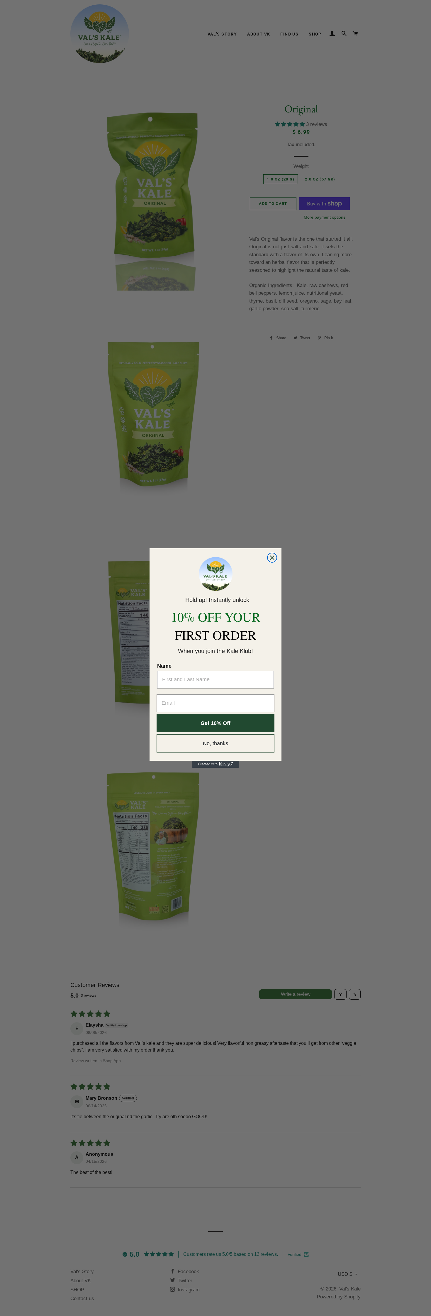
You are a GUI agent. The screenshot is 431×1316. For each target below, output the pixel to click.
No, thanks (215, 743)
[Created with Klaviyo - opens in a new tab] (215, 764)
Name (164, 666)
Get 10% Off (215, 723)
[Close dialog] (272, 557)
